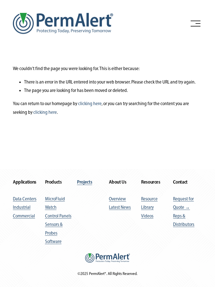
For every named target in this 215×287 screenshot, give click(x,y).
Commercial (24, 216)
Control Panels (58, 216)
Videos (147, 216)
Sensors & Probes (54, 228)
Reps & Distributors (183, 220)
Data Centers (24, 199)
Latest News (120, 207)
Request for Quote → (183, 203)
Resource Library (149, 203)
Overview (117, 199)
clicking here (90, 103)
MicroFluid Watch (55, 203)
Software (53, 241)
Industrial (22, 207)
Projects (84, 182)
